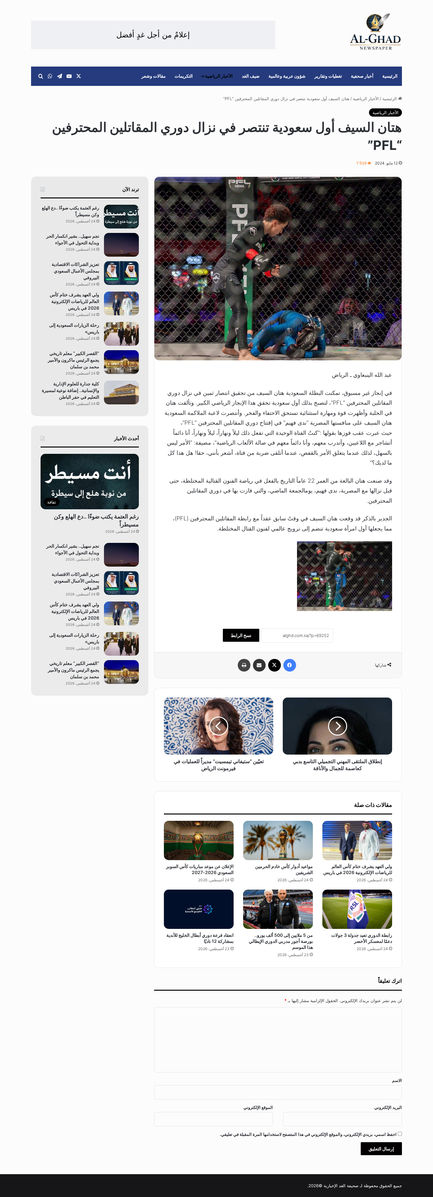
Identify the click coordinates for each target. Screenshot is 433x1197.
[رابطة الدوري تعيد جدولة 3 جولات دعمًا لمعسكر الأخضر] (357, 909)
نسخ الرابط (241, 635)
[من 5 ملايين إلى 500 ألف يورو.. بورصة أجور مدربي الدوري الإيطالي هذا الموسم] (278, 909)
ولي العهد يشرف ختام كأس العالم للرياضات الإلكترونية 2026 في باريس (74, 301)
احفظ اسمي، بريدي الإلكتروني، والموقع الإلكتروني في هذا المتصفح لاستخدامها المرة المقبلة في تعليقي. (308, 1134)
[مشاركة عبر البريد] (259, 665)
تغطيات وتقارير (328, 76)
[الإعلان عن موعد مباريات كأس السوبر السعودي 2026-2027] (199, 840)
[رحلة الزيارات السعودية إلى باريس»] (121, 334)
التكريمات (184, 76)
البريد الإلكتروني (388, 1107)
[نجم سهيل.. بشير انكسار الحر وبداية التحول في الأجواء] (121, 245)
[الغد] (375, 32)
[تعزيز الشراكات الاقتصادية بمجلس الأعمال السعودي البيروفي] (121, 273)
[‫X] (274, 665)
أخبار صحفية (362, 76)
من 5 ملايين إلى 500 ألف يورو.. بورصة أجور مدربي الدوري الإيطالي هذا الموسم (281, 941)
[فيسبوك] (289, 665)
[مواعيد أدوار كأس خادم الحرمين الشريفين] (278, 840)
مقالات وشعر (153, 76)
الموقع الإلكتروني (258, 1107)
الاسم (397, 1080)
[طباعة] (244, 665)
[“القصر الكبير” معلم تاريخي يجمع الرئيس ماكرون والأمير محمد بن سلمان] (121, 362)
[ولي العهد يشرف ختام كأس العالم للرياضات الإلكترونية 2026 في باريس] (357, 840)
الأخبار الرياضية (219, 76)
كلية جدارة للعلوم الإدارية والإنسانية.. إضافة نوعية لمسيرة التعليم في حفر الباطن (70, 390)
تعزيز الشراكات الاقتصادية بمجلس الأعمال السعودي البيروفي (75, 270)
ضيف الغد (251, 76)
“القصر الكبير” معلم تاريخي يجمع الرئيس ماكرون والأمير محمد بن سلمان (73, 360)
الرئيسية (389, 76)
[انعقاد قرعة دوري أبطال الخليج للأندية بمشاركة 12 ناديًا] (199, 909)
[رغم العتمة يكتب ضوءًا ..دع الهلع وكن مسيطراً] (121, 216)
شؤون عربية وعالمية (287, 76)
